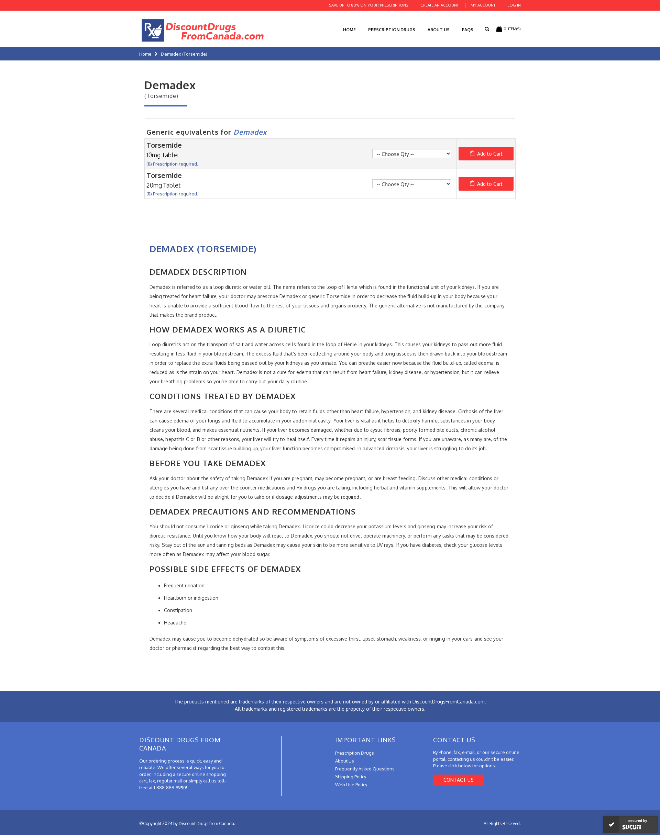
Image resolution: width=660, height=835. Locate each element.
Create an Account (439, 5)
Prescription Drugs (391, 29)
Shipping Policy (350, 776)
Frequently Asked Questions (365, 768)
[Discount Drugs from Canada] (203, 30)
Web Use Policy (351, 784)
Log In (514, 5)
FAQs (467, 29)
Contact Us (458, 780)
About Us (439, 29)
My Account (483, 5)
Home (145, 54)
